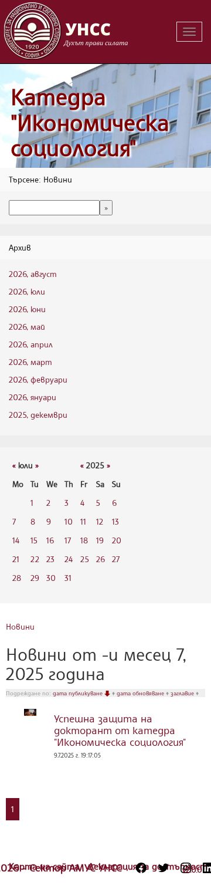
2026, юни (27, 309)
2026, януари (32, 397)
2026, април (31, 344)
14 (15, 540)
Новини (20, 626)
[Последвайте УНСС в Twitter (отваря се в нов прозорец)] (163, 868)
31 (68, 578)
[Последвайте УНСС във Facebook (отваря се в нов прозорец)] (141, 868)
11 (83, 521)
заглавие (183, 693)
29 (34, 578)
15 (34, 540)
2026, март (30, 362)
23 (50, 559)
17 (67, 540)
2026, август (33, 274)
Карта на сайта (45, 866)
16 (50, 540)
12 (99, 521)
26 (100, 559)
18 (84, 540)
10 (68, 521)
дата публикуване (78, 693)
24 (68, 559)
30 (51, 578)
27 (116, 559)
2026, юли (27, 291)
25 (84, 559)
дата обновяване (141, 693)
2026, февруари (38, 379)
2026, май (27, 327)
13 (115, 521)
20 (116, 540)
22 (34, 559)
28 (16, 578)
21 (15, 559)
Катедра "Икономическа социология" (90, 122)
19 (100, 540)
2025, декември (38, 415)
